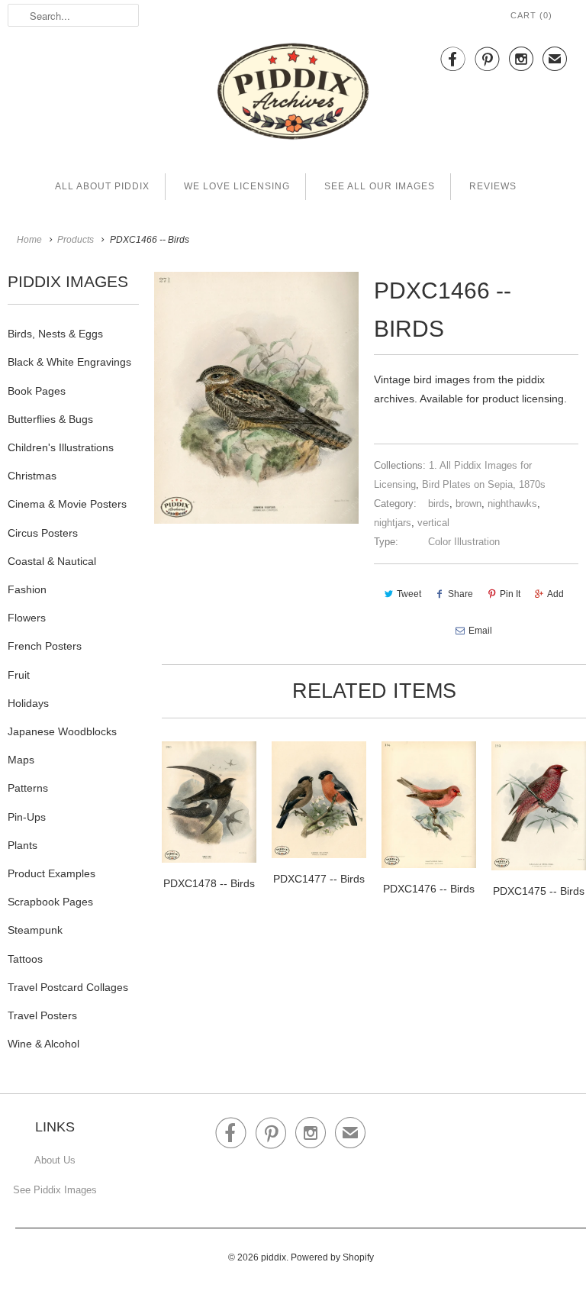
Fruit (19, 675)
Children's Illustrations (61, 447)
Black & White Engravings (69, 362)
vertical (433, 522)
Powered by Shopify (332, 1257)
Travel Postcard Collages (68, 987)
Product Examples (51, 873)
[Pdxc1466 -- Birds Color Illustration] (256, 398)
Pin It (510, 594)
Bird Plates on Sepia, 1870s (484, 484)
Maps (21, 760)
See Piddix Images (55, 1190)
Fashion (27, 589)
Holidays (28, 703)
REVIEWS (493, 186)
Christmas (32, 476)
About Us (55, 1160)
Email (480, 630)
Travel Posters (42, 1015)
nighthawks (512, 503)
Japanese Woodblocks (62, 731)
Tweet (409, 594)
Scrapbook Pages (50, 902)
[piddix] (293, 94)
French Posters (45, 646)
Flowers (27, 618)
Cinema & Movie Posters (67, 504)
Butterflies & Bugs (50, 419)
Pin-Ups (27, 817)
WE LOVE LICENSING (237, 186)
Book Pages (37, 391)
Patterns (28, 788)
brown (468, 503)
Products (75, 239)
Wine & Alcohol (43, 1044)
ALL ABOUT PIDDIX (102, 186)
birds (438, 503)
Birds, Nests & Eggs (55, 334)
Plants (22, 845)
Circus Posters (43, 533)
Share (460, 594)
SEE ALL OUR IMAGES (379, 186)
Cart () (531, 15)
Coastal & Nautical (52, 561)
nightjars (392, 522)
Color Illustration (464, 541)
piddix (273, 1257)
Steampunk (35, 930)
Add (555, 594)
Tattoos (25, 959)
